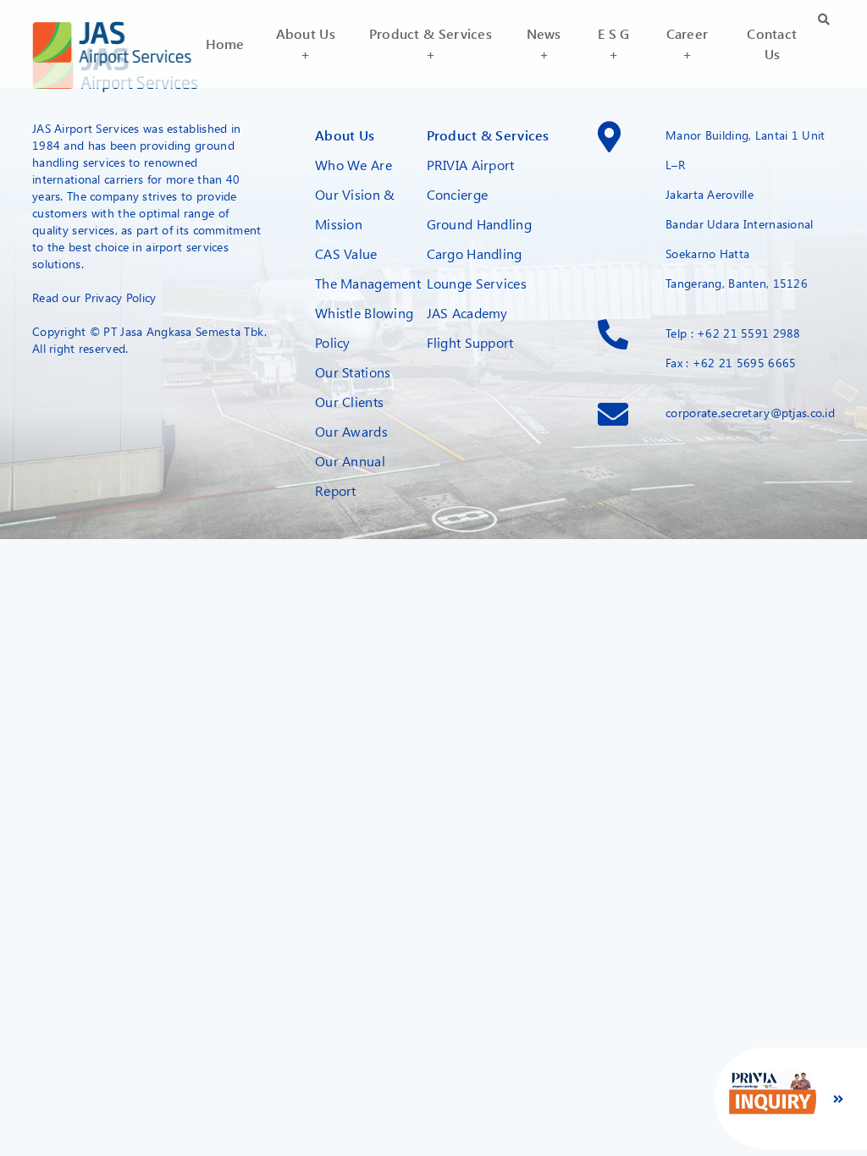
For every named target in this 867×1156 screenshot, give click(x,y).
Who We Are (353, 164)
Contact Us (772, 44)
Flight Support (470, 342)
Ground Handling (479, 224)
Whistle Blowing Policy (364, 327)
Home (225, 43)
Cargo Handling (474, 253)
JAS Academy (467, 313)
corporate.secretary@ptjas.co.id (750, 413)
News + (544, 44)
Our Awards (351, 431)
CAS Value (346, 253)
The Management (368, 283)
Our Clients (349, 401)
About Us (344, 135)
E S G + (613, 44)
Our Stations (352, 372)
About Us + (305, 44)
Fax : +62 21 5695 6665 (730, 363)
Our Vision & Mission (355, 209)
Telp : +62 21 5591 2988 (733, 333)
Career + (687, 44)
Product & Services (488, 135)
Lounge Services (477, 283)
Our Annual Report (350, 475)
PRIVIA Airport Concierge (471, 179)
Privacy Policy (121, 297)
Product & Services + (430, 44)
